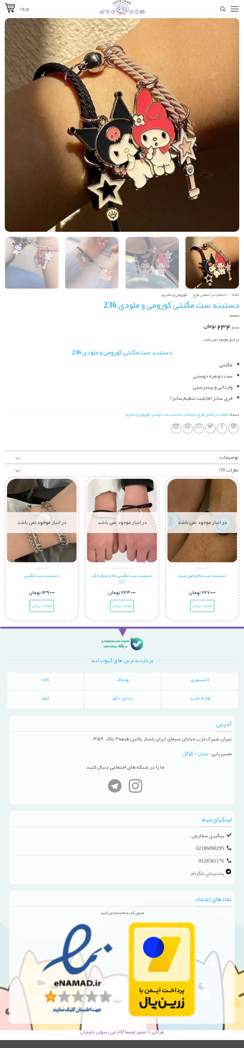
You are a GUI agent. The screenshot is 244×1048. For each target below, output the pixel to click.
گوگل (187, 754)
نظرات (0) (229, 470)
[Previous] (226, 124)
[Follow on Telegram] (115, 787)
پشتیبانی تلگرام (208, 873)
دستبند (176, 414)
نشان (203, 754)
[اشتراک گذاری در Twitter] (210, 428)
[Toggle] (18, 459)
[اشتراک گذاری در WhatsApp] (233, 428)
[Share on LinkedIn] (176, 428)
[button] (234, 9)
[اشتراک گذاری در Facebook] (222, 428)
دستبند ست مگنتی (41, 575)
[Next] (13, 124)
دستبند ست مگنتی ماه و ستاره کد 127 (122, 579)
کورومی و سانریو (174, 294)
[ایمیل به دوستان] (199, 428)
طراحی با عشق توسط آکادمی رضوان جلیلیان (122, 1032)
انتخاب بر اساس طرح (209, 294)
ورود (24, 8)
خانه (235, 294)
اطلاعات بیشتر (202, 606)
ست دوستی (160, 414)
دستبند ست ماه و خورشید (202, 575)
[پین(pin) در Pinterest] (187, 428)
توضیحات (229, 457)
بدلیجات (190, 414)
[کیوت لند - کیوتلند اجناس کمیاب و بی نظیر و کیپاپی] (122, 7)
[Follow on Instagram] (135, 787)
